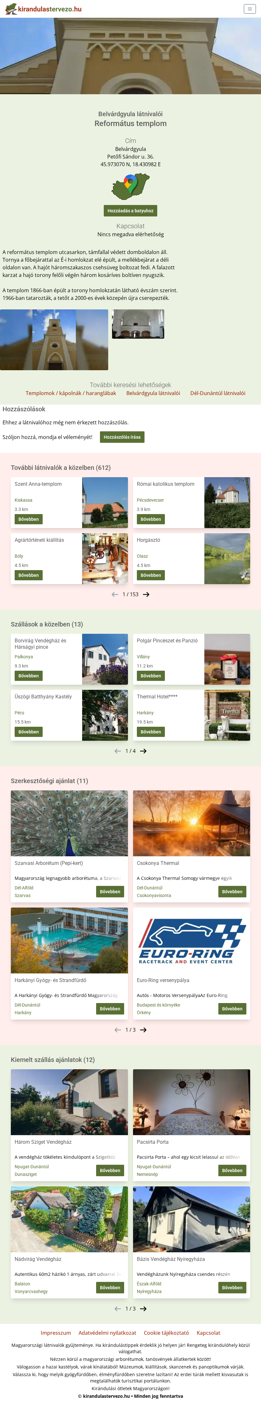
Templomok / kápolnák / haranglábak (71, 393)
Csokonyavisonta (154, 895)
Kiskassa (23, 500)
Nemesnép (147, 1174)
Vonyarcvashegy (31, 1291)
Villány (143, 656)
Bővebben (28, 519)
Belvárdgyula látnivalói (153, 393)
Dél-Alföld (24, 887)
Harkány (145, 712)
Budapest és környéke (158, 1005)
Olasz (142, 556)
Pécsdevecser (150, 500)
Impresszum (56, 1332)
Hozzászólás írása (122, 437)
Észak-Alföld (149, 1283)
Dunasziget (26, 1174)
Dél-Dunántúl (149, 887)
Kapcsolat (208, 1332)
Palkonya (24, 656)
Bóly (19, 556)
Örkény (144, 1012)
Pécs (19, 712)
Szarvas (23, 895)
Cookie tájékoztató (166, 1332)
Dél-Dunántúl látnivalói (217, 393)
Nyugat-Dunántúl (32, 1166)
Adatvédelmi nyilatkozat (107, 1332)
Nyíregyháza (149, 1291)
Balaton (22, 1283)
